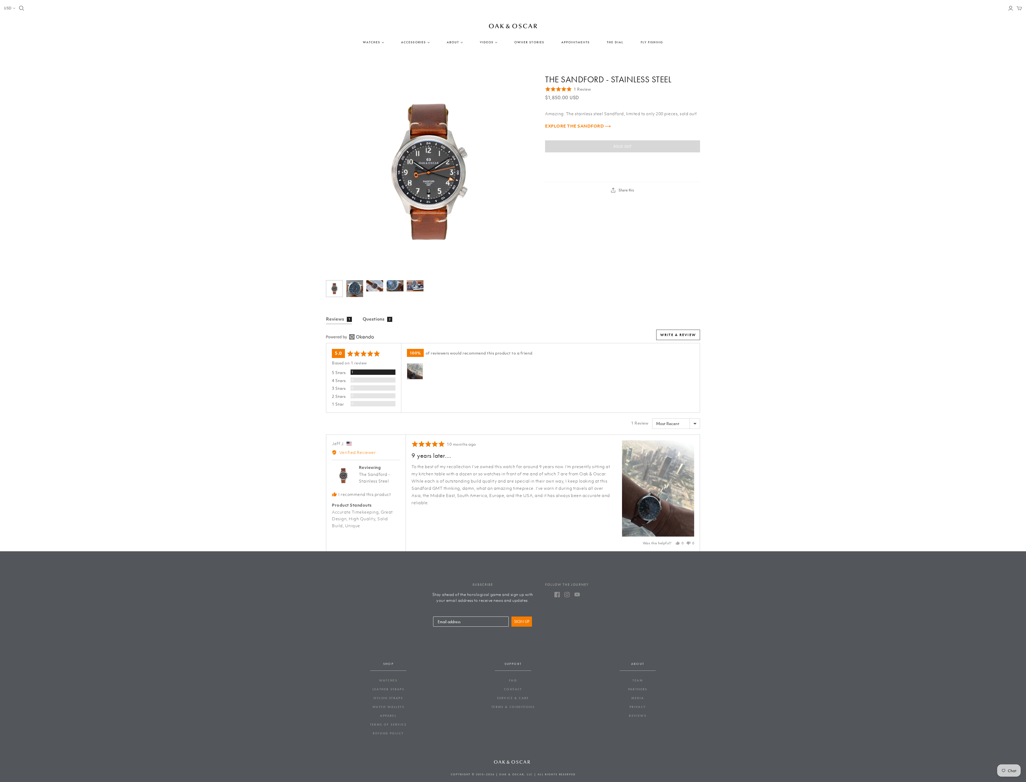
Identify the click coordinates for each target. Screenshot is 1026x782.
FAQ (513, 680)
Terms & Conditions (513, 707)
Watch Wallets (388, 707)
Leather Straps (388, 689)
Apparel (388, 716)
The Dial (615, 42)
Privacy (637, 707)
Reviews (637, 716)
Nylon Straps (388, 698)
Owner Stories (529, 42)
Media (637, 698)
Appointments (575, 42)
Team (637, 680)
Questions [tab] (377, 319)
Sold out (622, 146)
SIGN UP (521, 621)
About (453, 42)
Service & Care (513, 698)
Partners (637, 689)
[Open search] (21, 8)
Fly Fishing (652, 42)
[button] (568, 89)
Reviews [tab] (338, 319)
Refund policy (388, 733)
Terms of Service (388, 724)
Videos (486, 42)
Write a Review (678, 334)
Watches (371, 42)
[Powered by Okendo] (350, 337)
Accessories (413, 42)
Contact (513, 689)
